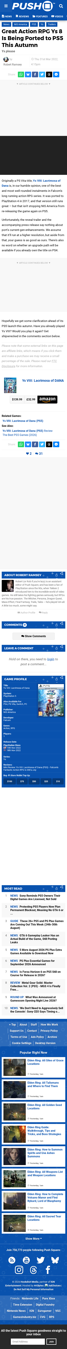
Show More (32, 1238)
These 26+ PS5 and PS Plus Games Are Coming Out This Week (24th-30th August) (37, 924)
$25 (46, 781)
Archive (52, 1037)
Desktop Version (45, 1043)
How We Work (49, 1024)
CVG (42, 1317)
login (50, 659)
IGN (31, 1310)
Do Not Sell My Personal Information (33, 1289)
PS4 (5, 704)
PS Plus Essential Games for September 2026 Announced (32, 962)
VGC (58, 1310)
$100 (9, 781)
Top (13, 1024)
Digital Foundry (45, 1304)
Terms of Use (18, 1037)
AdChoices (54, 1285)
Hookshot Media (29, 1281)
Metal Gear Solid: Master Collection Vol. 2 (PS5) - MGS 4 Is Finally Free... (35, 986)
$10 (58, 781)
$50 (34, 781)
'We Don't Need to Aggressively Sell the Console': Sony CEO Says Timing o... (36, 1010)
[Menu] (6, 6)
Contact (32, 1030)
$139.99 (17, 399)
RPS (51, 1317)
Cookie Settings (21, 1043)
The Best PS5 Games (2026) (20, 435)
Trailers (52, 24)
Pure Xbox (48, 1298)
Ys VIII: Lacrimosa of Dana (16, 688)
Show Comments (35, 636)
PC (25, 704)
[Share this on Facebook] (35, 74)
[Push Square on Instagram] (19, 1270)
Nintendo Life (30, 1298)
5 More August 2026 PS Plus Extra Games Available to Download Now (36, 951)
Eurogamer (45, 1310)
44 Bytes (38, 1285)
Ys (42, 24)
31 (41, 454)
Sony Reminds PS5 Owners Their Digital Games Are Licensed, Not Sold (35, 897)
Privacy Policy (49, 1030)
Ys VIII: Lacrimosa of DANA (43, 380)
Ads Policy (37, 1037)
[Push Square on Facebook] (48, 1270)
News (6, 24)
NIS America (20, 24)
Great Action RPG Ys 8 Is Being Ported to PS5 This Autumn (32, 38)
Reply (44, 612)
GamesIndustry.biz (24, 1317)
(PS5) (23, 421)
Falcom (7, 720)
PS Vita (11, 704)
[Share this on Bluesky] (28, 74)
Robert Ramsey (12, 64)
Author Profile (27, 612)
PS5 (34, 24)
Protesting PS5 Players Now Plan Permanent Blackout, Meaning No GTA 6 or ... (36, 910)
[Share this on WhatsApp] (21, 74)
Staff (34, 1024)
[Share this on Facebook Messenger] (56, 74)
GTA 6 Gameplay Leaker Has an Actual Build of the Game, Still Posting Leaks (34, 939)
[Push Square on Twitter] (40, 1261)
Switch (19, 704)
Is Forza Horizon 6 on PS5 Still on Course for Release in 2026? (35, 973)
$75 (22, 781)
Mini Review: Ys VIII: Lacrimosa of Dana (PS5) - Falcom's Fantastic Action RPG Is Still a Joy (30, 768)
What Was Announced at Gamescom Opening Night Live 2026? (33, 999)
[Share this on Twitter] (42, 74)
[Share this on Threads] (49, 74)
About (23, 1024)
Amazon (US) (47, 399)
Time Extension (22, 1304)
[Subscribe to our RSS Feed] (11, 1261)
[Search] (61, 6)
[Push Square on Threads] (33, 1270)
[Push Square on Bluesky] (55, 1261)
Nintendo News (16, 1310)
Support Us (17, 1030)
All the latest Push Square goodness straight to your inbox (33, 1332)
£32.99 (30, 399)
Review (28, 430)
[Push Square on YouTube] (26, 1261)
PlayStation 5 (9, 696)
